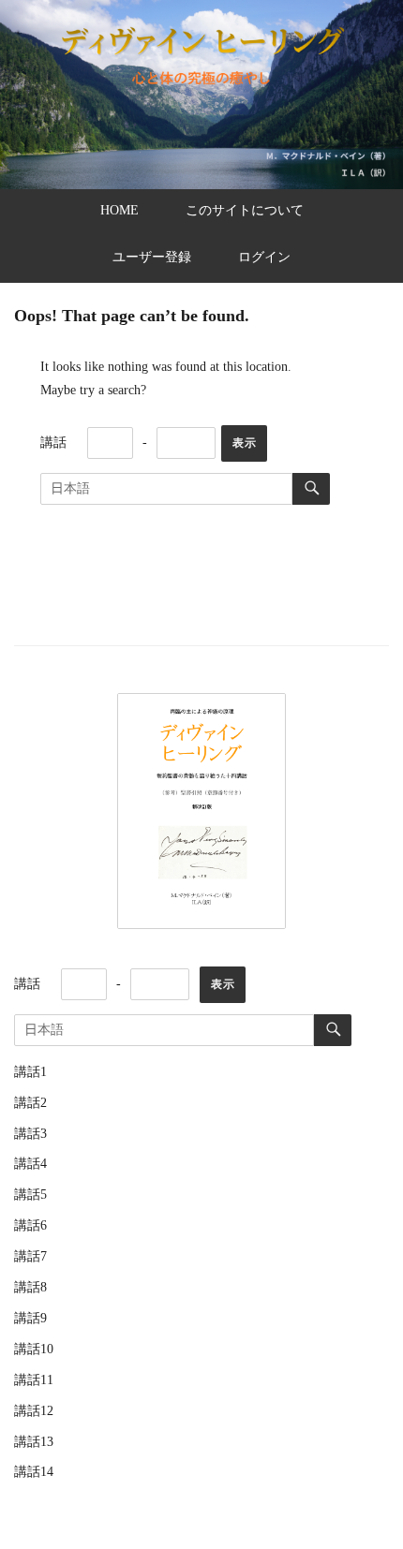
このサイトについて (245, 210)
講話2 (30, 1103)
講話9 (30, 1318)
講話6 (30, 1225)
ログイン (264, 257)
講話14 (33, 1472)
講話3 (30, 1134)
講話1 (30, 1072)
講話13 (33, 1442)
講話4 (30, 1164)
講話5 (30, 1195)
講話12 (33, 1411)
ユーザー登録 (151, 257)
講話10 (33, 1349)
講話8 (30, 1287)
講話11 (33, 1380)
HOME (119, 210)
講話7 (30, 1256)
